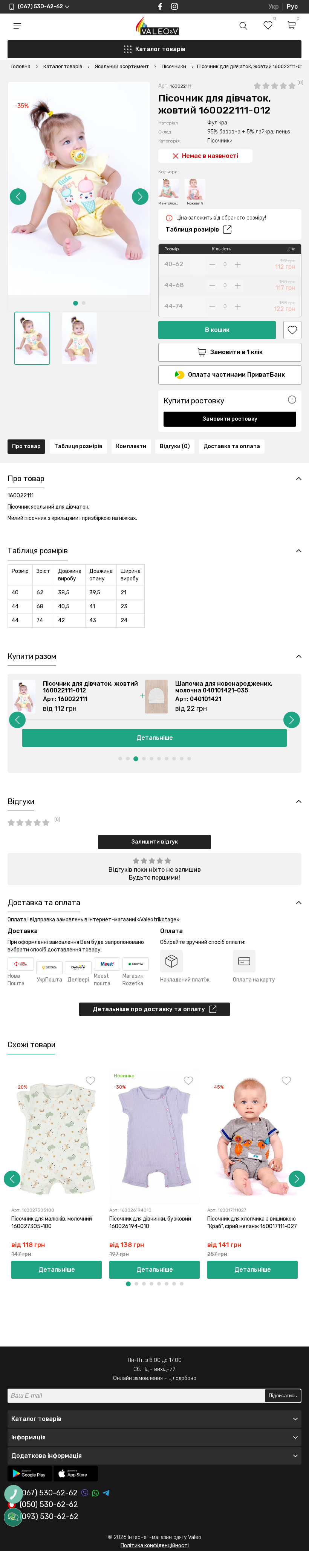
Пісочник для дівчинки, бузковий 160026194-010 (150, 1223)
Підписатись (283, 1395)
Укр (273, 6)
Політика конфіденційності (155, 1545)
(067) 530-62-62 (49, 1493)
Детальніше (56, 1269)
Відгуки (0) (175, 446)
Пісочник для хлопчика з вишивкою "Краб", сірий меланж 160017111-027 (252, 1223)
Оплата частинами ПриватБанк (236, 374)
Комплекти (131, 446)
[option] (32, 338)
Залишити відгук (155, 842)
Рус (292, 6)
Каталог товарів (160, 49)
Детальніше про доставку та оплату (149, 1009)
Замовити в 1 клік (236, 352)
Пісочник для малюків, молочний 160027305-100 (51, 1223)
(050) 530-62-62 (49, 1505)
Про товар (26, 446)
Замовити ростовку (230, 419)
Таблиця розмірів (192, 229)
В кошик (217, 329)
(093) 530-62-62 (49, 1517)
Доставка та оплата (231, 446)
